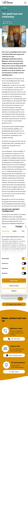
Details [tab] (14, 231)
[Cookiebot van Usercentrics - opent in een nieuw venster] (16, 227)
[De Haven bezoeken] (6, 365)
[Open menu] (25, 3)
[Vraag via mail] (5, 348)
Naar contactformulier (15, 355)
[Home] (7, 3)
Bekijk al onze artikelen (15, 304)
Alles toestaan (14, 280)
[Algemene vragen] (5, 330)
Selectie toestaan (14, 285)
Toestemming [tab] (5, 231)
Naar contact (15, 372)
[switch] (24, 263)
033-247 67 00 (15, 339)
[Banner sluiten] (25, 226)
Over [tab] (23, 231)
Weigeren (14, 291)
